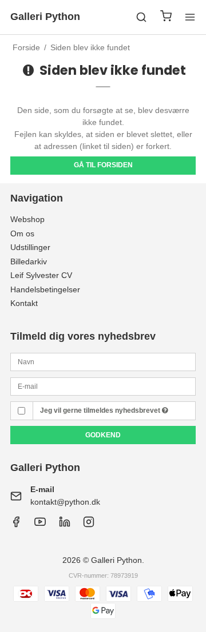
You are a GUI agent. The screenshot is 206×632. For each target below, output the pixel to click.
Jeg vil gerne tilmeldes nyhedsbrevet (101, 410)
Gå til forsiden (103, 165)
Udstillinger (30, 247)
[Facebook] (16, 524)
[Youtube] (40, 524)
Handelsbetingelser (45, 289)
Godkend (103, 435)
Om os (22, 233)
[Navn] (103, 361)
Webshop (27, 219)
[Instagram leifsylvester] (88, 524)
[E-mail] (103, 385)
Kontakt (24, 303)
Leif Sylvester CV (41, 275)
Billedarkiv (28, 261)
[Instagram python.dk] (64, 524)
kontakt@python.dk (65, 501)
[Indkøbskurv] (166, 17)
